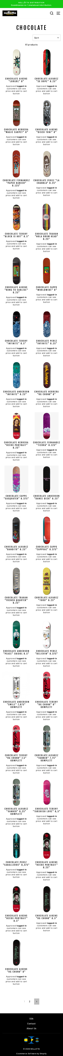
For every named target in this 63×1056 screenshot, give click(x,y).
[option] (31, 4)
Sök (31, 1018)
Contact (31, 1023)
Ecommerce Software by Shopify (31, 1053)
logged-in (22, 86)
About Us (31, 1028)
